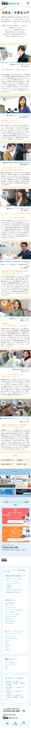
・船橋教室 (15, 697)
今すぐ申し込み (15, 521)
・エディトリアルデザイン (13, 583)
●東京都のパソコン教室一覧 (13, 681)
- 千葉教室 (8, 697)
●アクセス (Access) (11, 616)
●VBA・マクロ (9, 605)
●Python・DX (9, 618)
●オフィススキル (10, 665)
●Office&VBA (9, 623)
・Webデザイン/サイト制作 (13, 579)
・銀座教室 (15, 683)
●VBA (7, 667)
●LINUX (7, 641)
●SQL (6, 647)
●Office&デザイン (10, 621)
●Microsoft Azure (10, 636)
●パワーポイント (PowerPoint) (14, 610)
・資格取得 (8, 587)
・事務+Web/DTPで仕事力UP (14, 590)
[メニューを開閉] (28, 3)
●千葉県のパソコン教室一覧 (13, 695)
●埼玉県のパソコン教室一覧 (13, 691)
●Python (7, 645)
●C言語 (7, 649)
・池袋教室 (22, 683)
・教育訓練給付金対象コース (13, 592)
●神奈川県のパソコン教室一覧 (14, 687)
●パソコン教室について (12, 662)
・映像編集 (8, 585)
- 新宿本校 (8, 683)
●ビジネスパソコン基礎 (12, 614)
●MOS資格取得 (9, 603)
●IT (6, 669)
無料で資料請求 (15, 539)
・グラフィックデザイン (12, 581)
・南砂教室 (8, 685)
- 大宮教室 (8, 693)
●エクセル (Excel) (10, 607)
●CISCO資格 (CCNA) (11, 638)
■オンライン (8, 699)
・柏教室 (21, 697)
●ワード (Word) (9, 612)
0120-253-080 (11, 547)
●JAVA (7, 643)
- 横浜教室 (8, 689)
